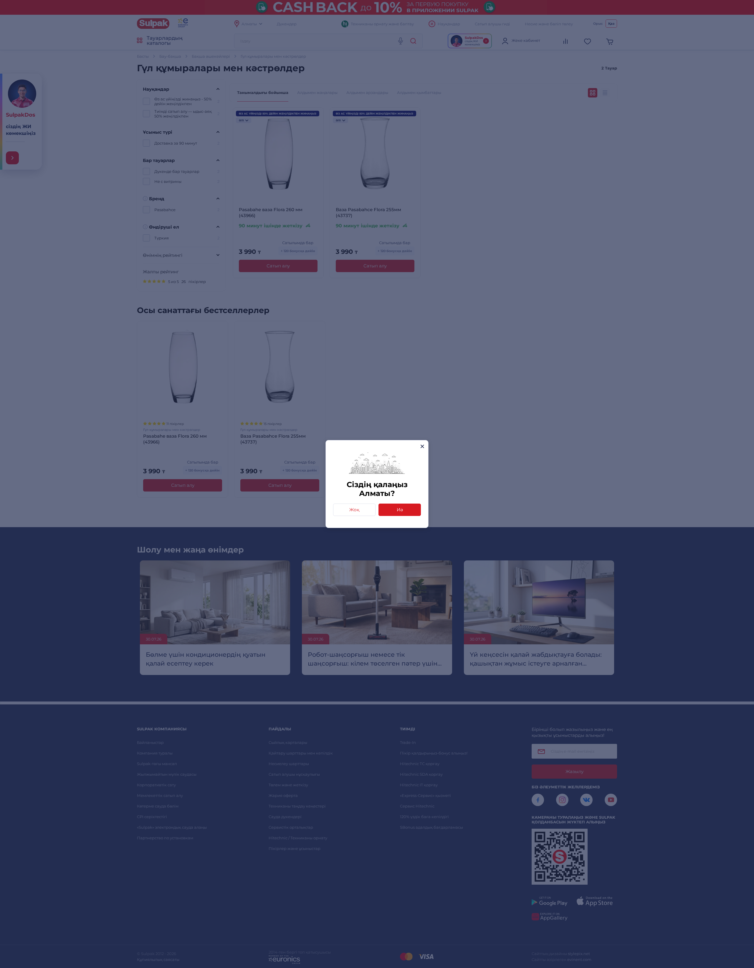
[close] (422, 446)
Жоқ (354, 509)
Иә (400, 509)
